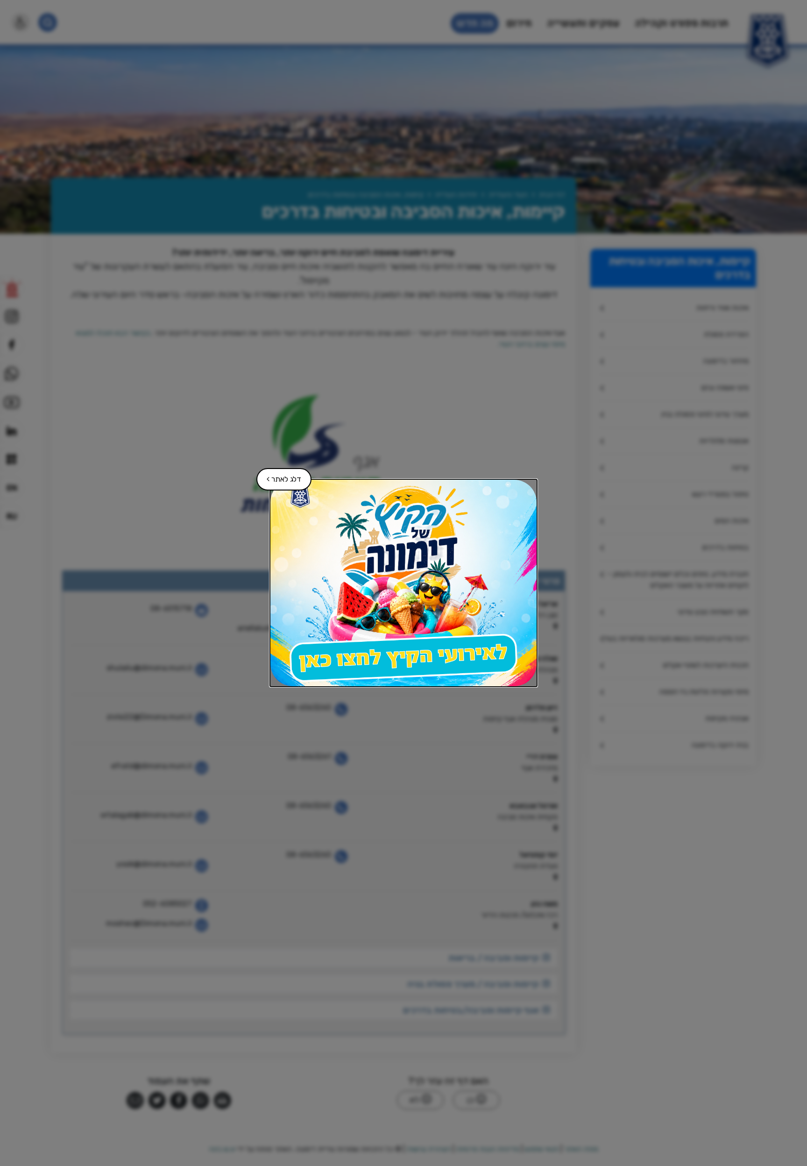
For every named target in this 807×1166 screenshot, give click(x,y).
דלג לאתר (279, 475)
